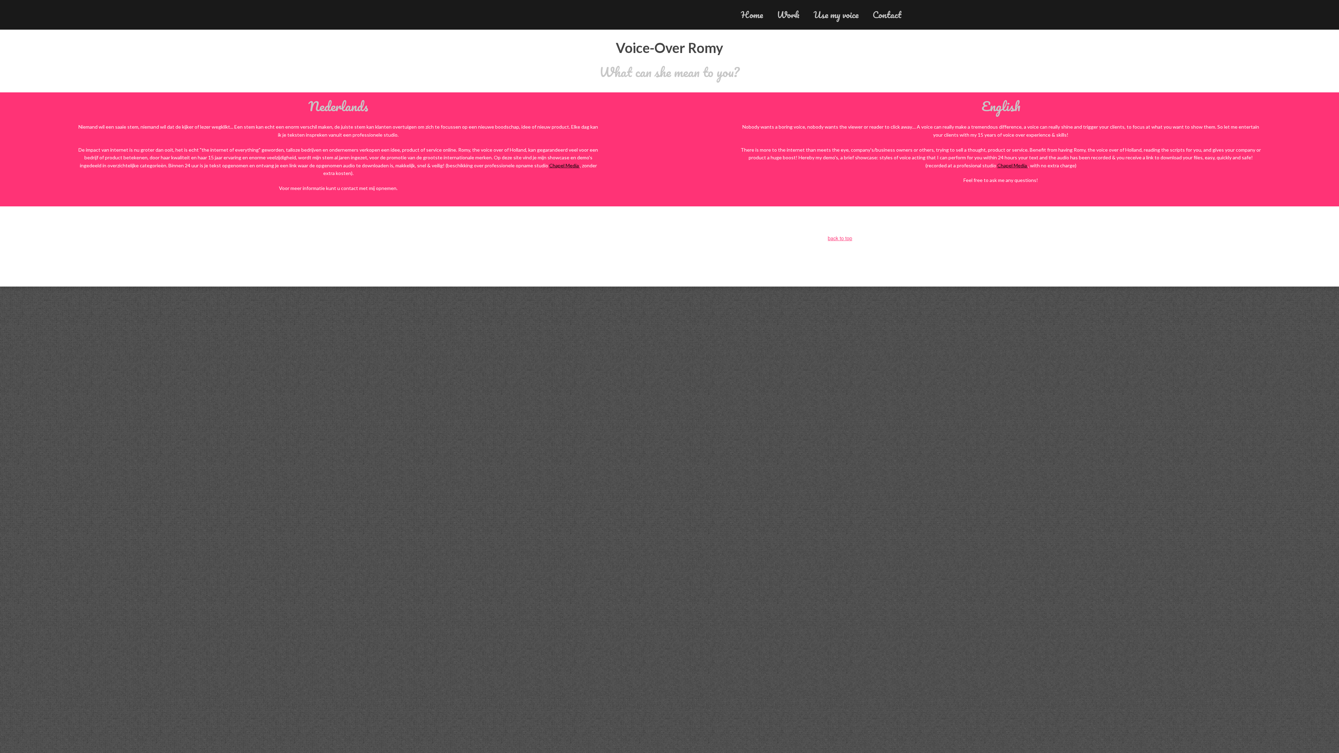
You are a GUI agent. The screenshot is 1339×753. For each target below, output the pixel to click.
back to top (840, 238)
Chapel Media (564, 165)
